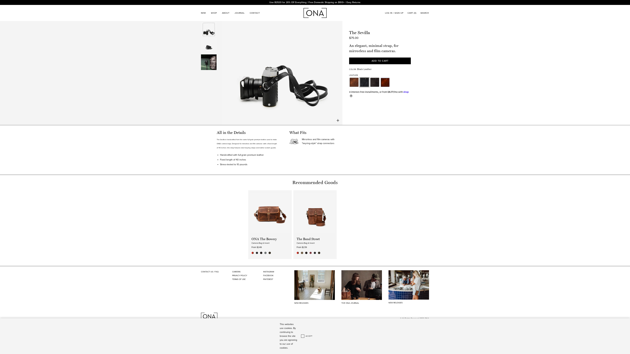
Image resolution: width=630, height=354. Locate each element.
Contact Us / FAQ (210, 272)
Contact (255, 13)
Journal (240, 13)
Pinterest (268, 279)
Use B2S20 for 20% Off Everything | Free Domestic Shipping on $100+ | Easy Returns (314, 2)
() (412, 13)
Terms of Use (239, 279)
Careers (236, 272)
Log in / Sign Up (394, 13)
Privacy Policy (239, 275)
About (226, 13)
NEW (203, 13)
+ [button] (337, 120)
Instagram (268, 272)
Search (424, 13)
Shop (214, 13)
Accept (309, 336)
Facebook (268, 275)
